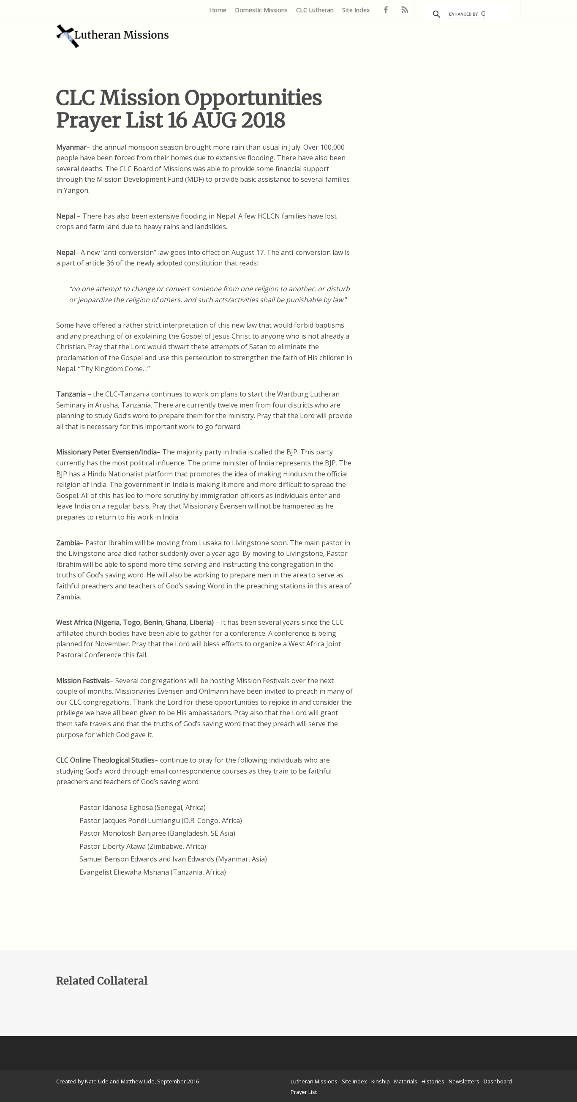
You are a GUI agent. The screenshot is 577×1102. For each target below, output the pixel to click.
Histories (433, 1081)
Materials (405, 1081)
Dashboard (498, 1081)
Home (217, 10)
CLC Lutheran (315, 10)
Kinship (380, 1081)
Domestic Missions (261, 10)
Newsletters (464, 1081)
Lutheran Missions (314, 1081)
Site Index (356, 10)
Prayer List (304, 1092)
